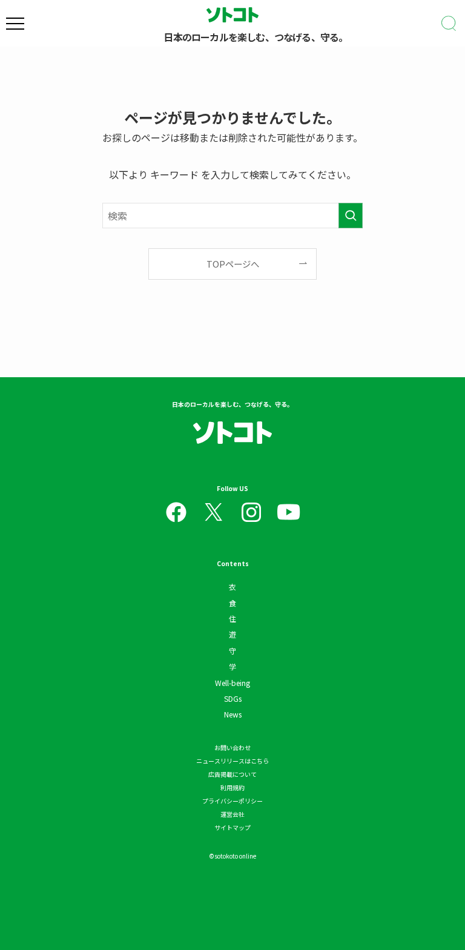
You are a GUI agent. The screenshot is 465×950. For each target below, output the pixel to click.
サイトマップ (232, 827)
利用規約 (232, 787)
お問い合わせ (232, 747)
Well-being (232, 683)
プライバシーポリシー (232, 800)
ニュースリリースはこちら (232, 760)
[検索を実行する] (350, 215)
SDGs (233, 698)
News (233, 714)
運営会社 (232, 814)
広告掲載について (232, 774)
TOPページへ (232, 263)
